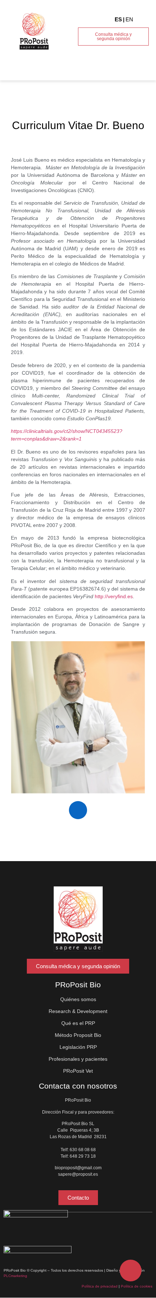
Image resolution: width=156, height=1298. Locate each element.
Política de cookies (136, 1286)
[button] (142, 68)
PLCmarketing (15, 1276)
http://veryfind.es (114, 596)
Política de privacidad (100, 1286)
